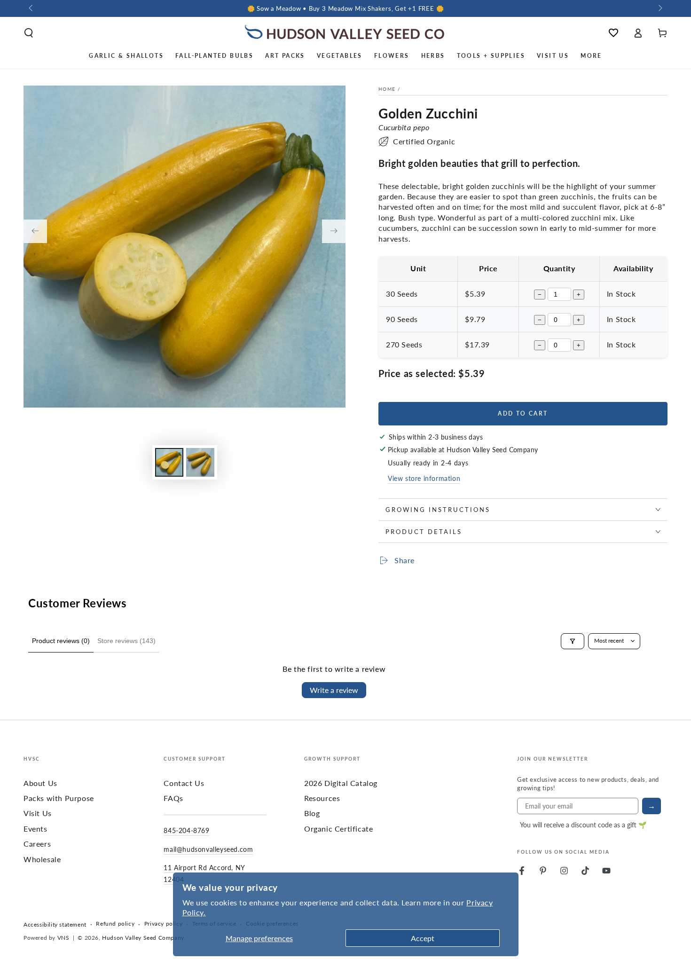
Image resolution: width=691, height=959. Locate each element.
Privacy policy (163, 924)
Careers (37, 843)
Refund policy (115, 924)
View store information (424, 478)
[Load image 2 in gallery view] (200, 462)
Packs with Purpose (59, 798)
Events (35, 828)
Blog (312, 813)
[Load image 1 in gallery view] (169, 462)
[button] (28, 33)
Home (386, 89)
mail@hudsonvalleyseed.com (208, 849)
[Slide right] (659, 8)
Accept (422, 938)
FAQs (173, 798)
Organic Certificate (338, 828)
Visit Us (38, 813)
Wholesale (42, 859)
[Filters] (572, 641)
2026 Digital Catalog (340, 783)
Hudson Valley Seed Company (143, 938)
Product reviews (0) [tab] (61, 641)
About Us (40, 783)
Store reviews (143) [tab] (126, 641)
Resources (322, 798)
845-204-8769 (186, 830)
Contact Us (184, 783)
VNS (63, 938)
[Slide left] (31, 8)
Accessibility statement (55, 924)
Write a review (334, 689)
